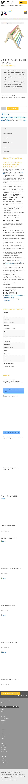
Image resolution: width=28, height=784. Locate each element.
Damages (2, 709)
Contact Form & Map (4, 758)
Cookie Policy (3, 745)
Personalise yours (8, 95)
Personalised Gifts (17, 119)
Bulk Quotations (3, 703)
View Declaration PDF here (12, 432)
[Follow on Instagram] (21, 696)
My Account (3, 702)
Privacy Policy (3, 747)
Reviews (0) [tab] (5, 138)
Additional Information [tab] (8, 133)
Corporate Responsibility (5, 733)
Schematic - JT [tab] (6, 151)
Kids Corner (14, 117)
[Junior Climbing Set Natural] (14, 510)
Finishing (2, 724)
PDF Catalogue (6, 114)
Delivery (3, 19)
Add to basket (12, 108)
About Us (2, 731)
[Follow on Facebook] (19, 696)
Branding (2, 722)
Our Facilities (3, 734)
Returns (2, 711)
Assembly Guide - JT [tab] (8, 142)
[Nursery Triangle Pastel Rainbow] (14, 627)
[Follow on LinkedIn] (13, 696)
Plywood (8, 120)
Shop (7, 23)
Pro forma (9, 19)
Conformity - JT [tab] (6, 147)
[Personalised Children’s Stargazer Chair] (14, 553)
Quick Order (21, 19)
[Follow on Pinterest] (24, 696)
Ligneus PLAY (9, 119)
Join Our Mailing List (4, 763)
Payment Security (4, 751)
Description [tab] (5, 129)
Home (3, 23)
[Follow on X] (16, 696)
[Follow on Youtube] (26, 696)
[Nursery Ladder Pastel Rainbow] (14, 590)
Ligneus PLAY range (9, 263)
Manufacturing (3, 720)
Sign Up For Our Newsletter (10, 693)
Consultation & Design (5, 718)
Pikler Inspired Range (17, 262)
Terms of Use (3, 749)
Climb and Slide (18, 116)
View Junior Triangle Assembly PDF (12, 390)
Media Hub (3, 736)
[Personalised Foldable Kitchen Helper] (14, 664)
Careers (2, 738)
